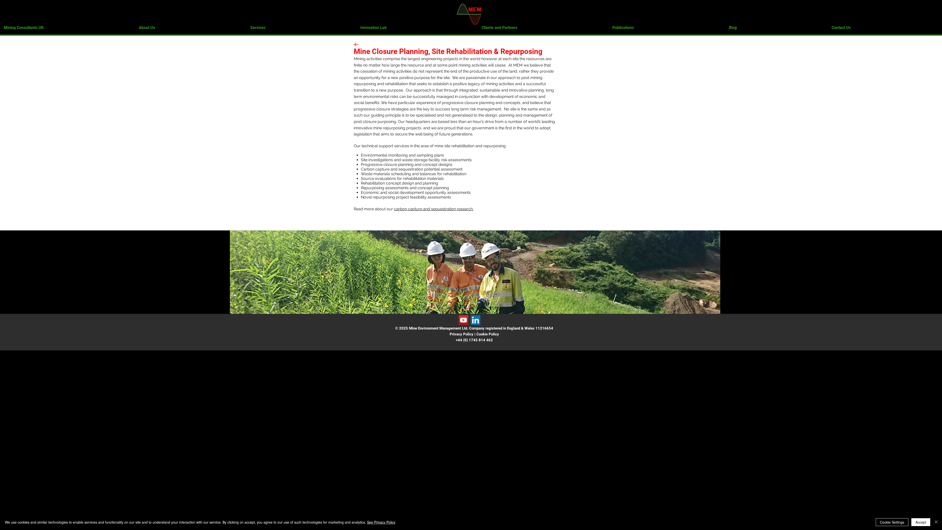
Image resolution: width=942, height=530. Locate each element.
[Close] (936, 522)
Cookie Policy (487, 334)
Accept (921, 522)
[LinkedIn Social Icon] (475, 320)
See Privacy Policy (381, 522)
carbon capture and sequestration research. (433, 209)
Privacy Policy (461, 334)
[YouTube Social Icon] (463, 320)
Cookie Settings (892, 522)
